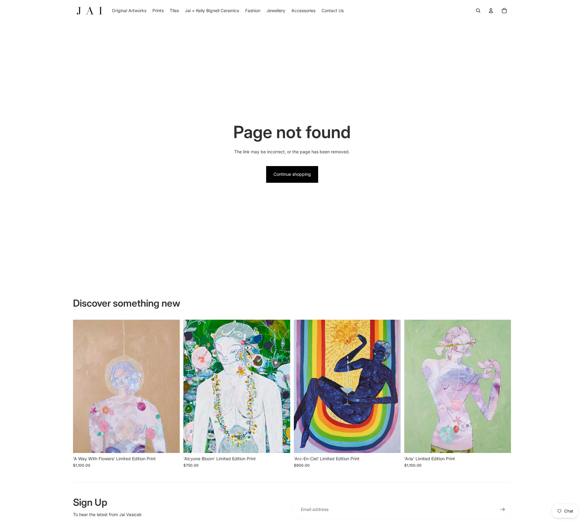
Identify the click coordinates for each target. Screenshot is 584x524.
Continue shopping (292, 174)
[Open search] (478, 10)
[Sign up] (502, 509)
